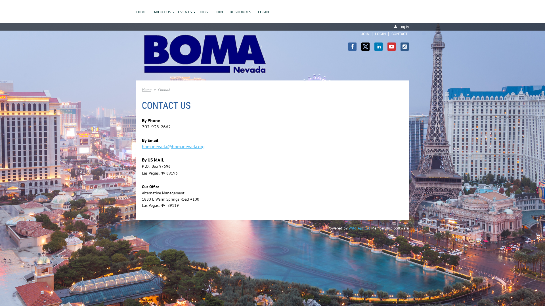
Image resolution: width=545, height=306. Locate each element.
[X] (365, 46)
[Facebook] (352, 46)
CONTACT (399, 33)
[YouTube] (391, 46)
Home (146, 89)
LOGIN (380, 33)
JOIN (365, 33)
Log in (404, 26)
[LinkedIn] (378, 46)
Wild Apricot (359, 228)
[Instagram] (405, 46)
